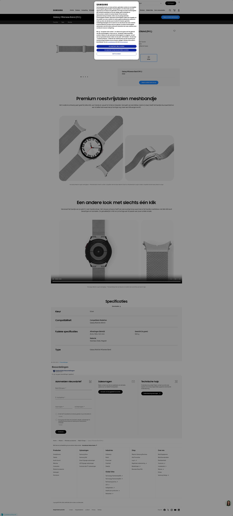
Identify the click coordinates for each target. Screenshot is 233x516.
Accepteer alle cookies (116, 46)
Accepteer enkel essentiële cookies (116, 50)
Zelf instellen (116, 54)
